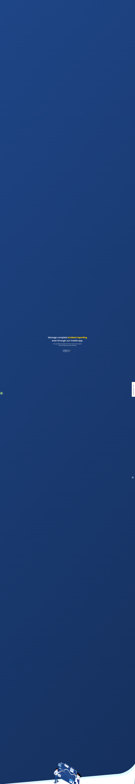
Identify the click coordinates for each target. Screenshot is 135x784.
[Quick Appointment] (133, 477)
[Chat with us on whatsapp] (1, 393)
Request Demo (67, 350)
